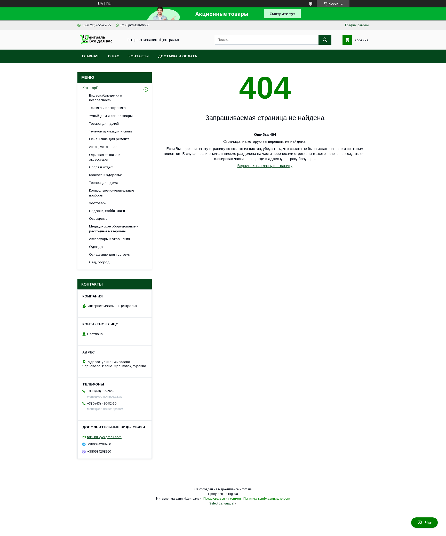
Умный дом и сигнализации (111, 116)
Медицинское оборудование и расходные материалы (113, 228)
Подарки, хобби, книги (107, 211)
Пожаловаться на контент (222, 498)
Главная (90, 56)
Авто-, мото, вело (103, 147)
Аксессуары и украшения (109, 239)
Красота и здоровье (105, 175)
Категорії (90, 88)
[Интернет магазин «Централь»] (99, 43)
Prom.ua (246, 489)
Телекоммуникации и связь (110, 131)
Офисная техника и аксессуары (104, 157)
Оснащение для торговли (110, 254)
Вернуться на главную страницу (264, 166)
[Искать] (324, 40)
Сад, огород (99, 262)
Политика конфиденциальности (266, 498)
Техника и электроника (107, 108)
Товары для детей (104, 123)
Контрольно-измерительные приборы (111, 192)
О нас (113, 56)
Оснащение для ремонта (109, 139)
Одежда (96, 247)
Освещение (98, 218)
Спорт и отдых (101, 167)
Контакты (139, 56)
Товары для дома (103, 183)
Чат (428, 523)
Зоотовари (98, 203)
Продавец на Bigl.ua (223, 494)
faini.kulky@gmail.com (104, 437)
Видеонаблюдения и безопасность (105, 97)
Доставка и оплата (177, 56)
